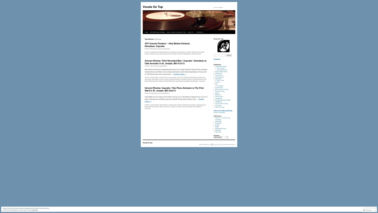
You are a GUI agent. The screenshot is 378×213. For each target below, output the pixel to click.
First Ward (185, 105)
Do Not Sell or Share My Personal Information (224, 144)
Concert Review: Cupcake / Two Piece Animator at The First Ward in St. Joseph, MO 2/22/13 (174, 89)
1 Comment (202, 81)
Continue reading (179, 74)
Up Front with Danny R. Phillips (223, 100)
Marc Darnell (159, 54)
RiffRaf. (217, 126)
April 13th (180, 77)
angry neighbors (172, 77)
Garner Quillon (192, 105)
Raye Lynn (167, 106)
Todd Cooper (178, 81)
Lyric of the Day (219, 87)
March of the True (153, 81)
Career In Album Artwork (221, 71)
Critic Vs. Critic (220, 80)
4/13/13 (166, 77)
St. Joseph (179, 106)
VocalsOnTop (166, 49)
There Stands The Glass (220, 128)
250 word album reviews (221, 66)
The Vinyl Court (219, 96)
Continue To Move (164, 79)
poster (178, 54)
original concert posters (170, 54)
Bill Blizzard (186, 77)
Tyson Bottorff (186, 81)
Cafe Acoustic (174, 52)
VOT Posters (218, 105)
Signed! (217, 93)
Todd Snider (218, 130)
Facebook (217, 59)
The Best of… (200, 32)
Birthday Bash (194, 77)
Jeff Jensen (153, 54)
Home (146, 32)
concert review (172, 105)
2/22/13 (166, 105)
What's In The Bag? (219, 107)
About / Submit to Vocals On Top (176, 32)
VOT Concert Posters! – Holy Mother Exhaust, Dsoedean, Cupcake (167, 45)
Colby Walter (155, 79)
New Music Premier (220, 91)
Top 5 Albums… (221, 86)
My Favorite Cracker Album (221, 89)
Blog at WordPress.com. (205, 144)
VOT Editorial (218, 102)
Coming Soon (218, 73)
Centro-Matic (218, 121)
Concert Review (154, 77)
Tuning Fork (218, 132)
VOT (182, 54)
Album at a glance (221, 68)
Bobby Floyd (166, 52)
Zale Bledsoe (187, 54)
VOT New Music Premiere (221, 103)
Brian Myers (148, 79)
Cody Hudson (182, 52)
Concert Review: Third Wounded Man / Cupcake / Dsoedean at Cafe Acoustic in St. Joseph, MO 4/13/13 (175, 62)
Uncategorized (154, 52)
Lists (216, 84)
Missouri (162, 106)
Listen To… (191, 32)
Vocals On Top (153, 7)
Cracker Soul (218, 123)
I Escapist (183, 79)
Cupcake (188, 52)
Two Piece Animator (187, 106)
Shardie (161, 81)
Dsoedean (194, 52)
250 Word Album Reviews (157, 32)
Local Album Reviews (222, 70)
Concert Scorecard (219, 77)
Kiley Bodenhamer (198, 79)
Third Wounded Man (169, 81)
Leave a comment (196, 54)
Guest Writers (218, 78)
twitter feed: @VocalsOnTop (223, 111)
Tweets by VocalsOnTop (219, 112)
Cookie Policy (34, 210)
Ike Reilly (217, 125)
